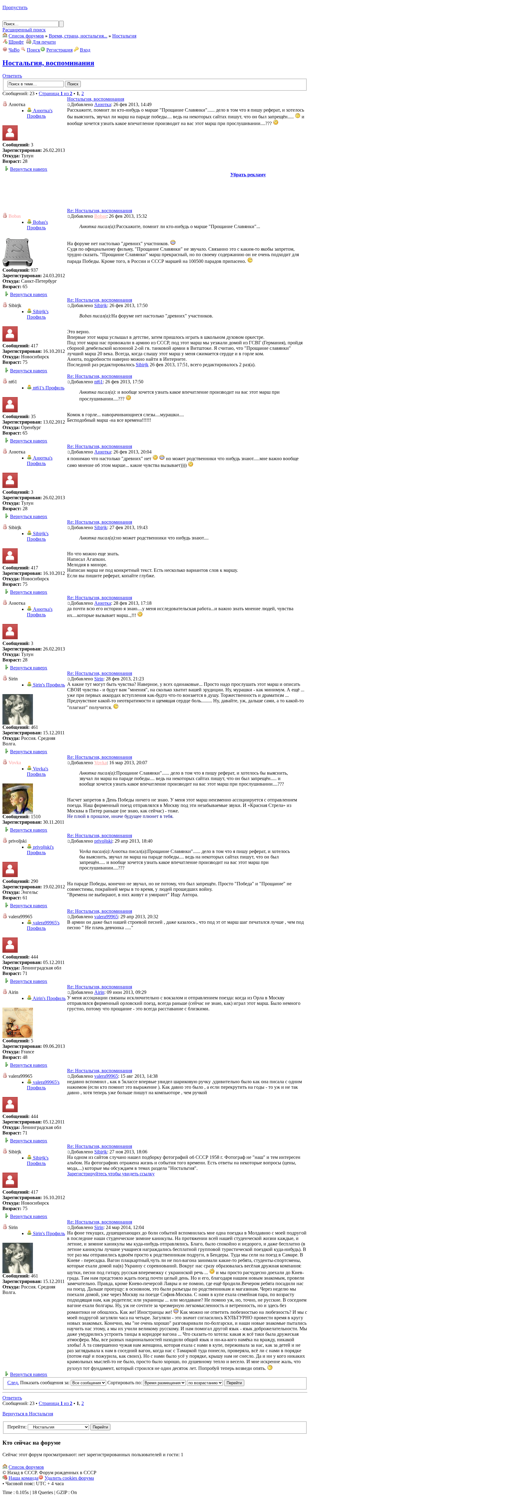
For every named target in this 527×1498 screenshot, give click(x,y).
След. (13, 1382)
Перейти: (17, 1426)
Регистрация (59, 49)
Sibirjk (100, 305)
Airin (99, 992)
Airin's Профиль (49, 998)
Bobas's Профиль (37, 225)
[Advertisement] (155, 191)
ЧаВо (14, 49)
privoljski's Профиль (40, 849)
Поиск (33, 49)
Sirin (98, 678)
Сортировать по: (125, 1382)
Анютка (102, 104)
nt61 (98, 381)
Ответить (12, 75)
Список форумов (26, 35)
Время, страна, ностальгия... (78, 35)
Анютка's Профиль (39, 113)
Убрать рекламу (248, 174)
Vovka (100, 762)
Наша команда (23, 1478)
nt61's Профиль (48, 387)
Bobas (100, 216)
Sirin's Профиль (48, 684)
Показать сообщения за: (45, 1382)
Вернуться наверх (28, 169)
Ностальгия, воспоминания (48, 63)
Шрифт (16, 42)
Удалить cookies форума (69, 1478)
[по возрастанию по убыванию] (215, 1382)
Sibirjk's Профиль (37, 314)
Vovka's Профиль (37, 771)
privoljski (103, 841)
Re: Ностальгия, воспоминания (99, 210)
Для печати (44, 42)
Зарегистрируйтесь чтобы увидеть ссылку (111, 1173)
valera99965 (106, 916)
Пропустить (14, 7)
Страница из (55, 93)
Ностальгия (124, 35)
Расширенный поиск (24, 29)
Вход (85, 49)
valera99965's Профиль (43, 925)
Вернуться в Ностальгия (27, 1413)
